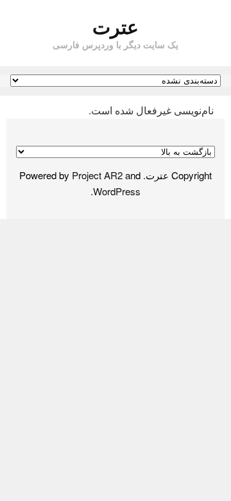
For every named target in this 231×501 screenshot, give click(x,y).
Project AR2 (97, 175)
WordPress (117, 191)
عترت (115, 26)
